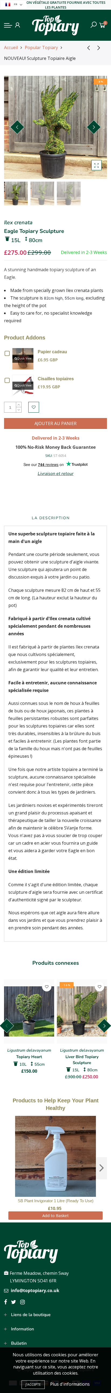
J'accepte (33, 1384)
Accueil (11, 47)
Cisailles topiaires (56, 378)
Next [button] (93, 127)
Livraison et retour (56, 474)
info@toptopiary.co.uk (35, 1290)
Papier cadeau (52, 351)
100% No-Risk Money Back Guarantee (55, 447)
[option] (55, 127)
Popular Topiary (41, 47)
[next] (101, 1168)
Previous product (86, 47)
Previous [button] (17, 127)
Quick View (24, 358)
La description (51, 518)
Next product (100, 47)
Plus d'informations (70, 1384)
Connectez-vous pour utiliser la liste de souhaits (33, 407)
